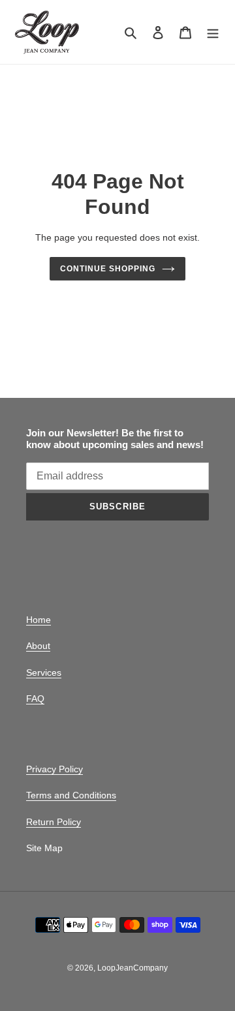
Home (38, 619)
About (38, 646)
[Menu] (213, 32)
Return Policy (53, 822)
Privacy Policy (54, 769)
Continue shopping (107, 268)
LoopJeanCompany (132, 968)
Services (43, 672)
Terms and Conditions (71, 795)
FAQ (35, 698)
